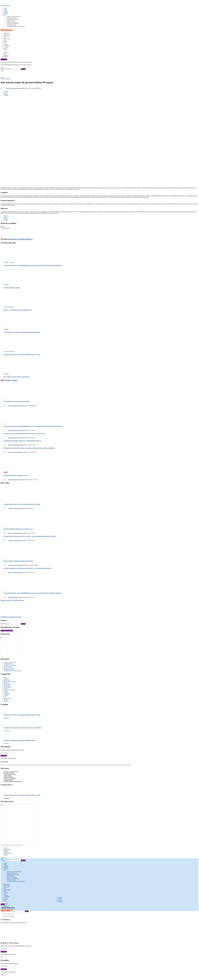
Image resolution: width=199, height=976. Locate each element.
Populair (6, 13)
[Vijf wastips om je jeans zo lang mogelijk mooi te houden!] (101, 320)
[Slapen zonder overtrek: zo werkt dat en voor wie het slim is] (101, 722)
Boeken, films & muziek (10, 681)
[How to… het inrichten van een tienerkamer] (101, 298)
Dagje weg (6, 35)
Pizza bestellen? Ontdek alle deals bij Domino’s (19, 561)
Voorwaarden (7, 849)
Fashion (6, 41)
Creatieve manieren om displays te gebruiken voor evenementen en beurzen (28, 568)
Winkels (6, 12)
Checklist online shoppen (13, 19)
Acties (5, 9)
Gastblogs (11, 262)
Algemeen (6, 33)
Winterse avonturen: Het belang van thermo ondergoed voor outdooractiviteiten (29, 448)
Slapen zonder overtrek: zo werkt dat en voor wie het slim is (23, 727)
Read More (6, 717)
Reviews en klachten (12, 22)
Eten (5, 40)
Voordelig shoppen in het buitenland (16, 26)
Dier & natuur (7, 684)
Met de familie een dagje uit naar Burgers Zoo (18, 529)
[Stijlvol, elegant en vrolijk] (101, 276)
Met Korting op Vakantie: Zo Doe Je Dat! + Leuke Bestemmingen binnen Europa (30, 536)
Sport (5, 49)
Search (23, 69)
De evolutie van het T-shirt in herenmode (17, 377)
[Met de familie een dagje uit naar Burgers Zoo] (101, 518)
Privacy (5, 847)
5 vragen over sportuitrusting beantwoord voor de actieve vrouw (24, 433)
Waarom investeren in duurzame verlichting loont (19, 740)
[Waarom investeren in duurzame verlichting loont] (101, 735)
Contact (6, 854)
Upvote (2, 228)
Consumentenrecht (11, 25)
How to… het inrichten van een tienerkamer (18, 310)
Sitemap (6, 852)
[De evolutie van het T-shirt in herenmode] (101, 365)
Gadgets (6, 44)
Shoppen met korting (12, 18)
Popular (6, 472)
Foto (5, 42)
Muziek (5, 48)
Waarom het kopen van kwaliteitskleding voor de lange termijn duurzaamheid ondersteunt (33, 265)
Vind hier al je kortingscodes (14, 16)
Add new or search (5, 911)
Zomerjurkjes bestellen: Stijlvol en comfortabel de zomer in (22, 441)
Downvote (7, 228)
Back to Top (4, 857)
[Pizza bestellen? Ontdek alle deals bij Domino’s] (101, 550)
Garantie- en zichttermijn (13, 23)
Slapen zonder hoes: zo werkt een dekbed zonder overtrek (22, 354)
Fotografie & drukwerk (9, 690)
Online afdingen (11, 20)
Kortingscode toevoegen (7, 30)
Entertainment (7, 38)
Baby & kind (7, 34)
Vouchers (6, 11)
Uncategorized (7, 698)
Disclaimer (6, 850)
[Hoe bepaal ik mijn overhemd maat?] (101, 462)
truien (108, 197)
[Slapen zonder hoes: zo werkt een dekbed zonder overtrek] (101, 343)
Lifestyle (6, 47)
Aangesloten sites (8, 853)
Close (2, 859)
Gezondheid (7, 45)
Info (5, 15)
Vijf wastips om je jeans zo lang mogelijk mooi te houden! (22, 332)
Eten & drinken (7, 687)
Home (5, 8)
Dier (5, 37)
